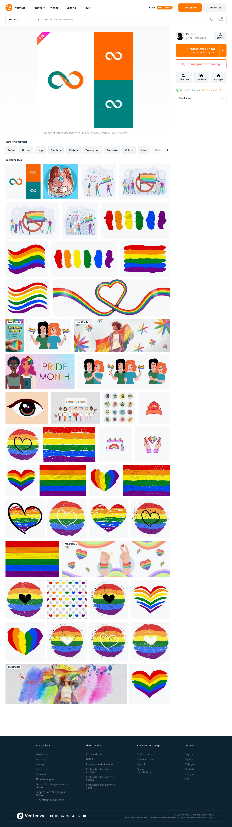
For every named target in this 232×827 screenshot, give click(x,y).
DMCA (89, 759)
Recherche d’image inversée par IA (52, 785)
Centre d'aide (144, 754)
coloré (129, 150)
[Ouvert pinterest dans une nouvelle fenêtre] (67, 815)
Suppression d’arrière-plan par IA (51, 793)
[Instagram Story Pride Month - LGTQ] (14, 335)
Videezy (40, 764)
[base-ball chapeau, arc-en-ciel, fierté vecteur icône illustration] (154, 408)
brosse (26, 150)
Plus (87, 7)
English (188, 754)
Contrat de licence (96, 754)
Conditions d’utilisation (136, 817)
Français (189, 774)
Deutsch (189, 769)
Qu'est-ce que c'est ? (211, 90)
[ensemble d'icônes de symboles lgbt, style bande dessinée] (118, 408)
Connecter (215, 7)
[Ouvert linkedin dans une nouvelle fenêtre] (62, 815)
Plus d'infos (185, 98)
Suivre (220, 37)
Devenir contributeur (144, 770)
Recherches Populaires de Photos (101, 778)
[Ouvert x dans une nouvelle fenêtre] (78, 815)
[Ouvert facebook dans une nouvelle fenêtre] (51, 815)
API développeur (45, 779)
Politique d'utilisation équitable (197, 817)
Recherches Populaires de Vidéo (101, 786)
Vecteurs (20, 7)
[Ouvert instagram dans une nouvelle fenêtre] (56, 815)
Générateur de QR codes (50, 800)
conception (92, 150)
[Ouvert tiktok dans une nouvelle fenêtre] (73, 815)
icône (143, 150)
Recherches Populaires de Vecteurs (101, 770)
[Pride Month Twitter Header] (122, 335)
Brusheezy (42, 754)
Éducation (41, 774)
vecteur (73, 150)
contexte (112, 150)
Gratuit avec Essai (201, 50)
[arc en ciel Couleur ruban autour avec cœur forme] (111, 297)
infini (11, 150)
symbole (56, 150)
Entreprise (42, 769)
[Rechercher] (212, 19)
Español (189, 759)
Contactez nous (145, 759)
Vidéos (54, 7)
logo (41, 150)
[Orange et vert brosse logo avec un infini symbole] (23, 181)
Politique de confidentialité (164, 817)
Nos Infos (142, 764)
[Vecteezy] (8, 7)
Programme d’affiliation (99, 764)
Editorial (71, 7)
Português (190, 764)
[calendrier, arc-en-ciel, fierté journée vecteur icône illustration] (115, 444)
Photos (38, 7)
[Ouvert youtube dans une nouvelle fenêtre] (84, 815)
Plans (152, 7)
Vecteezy (41, 759)
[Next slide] (164, 150)
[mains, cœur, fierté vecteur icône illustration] (152, 444)
